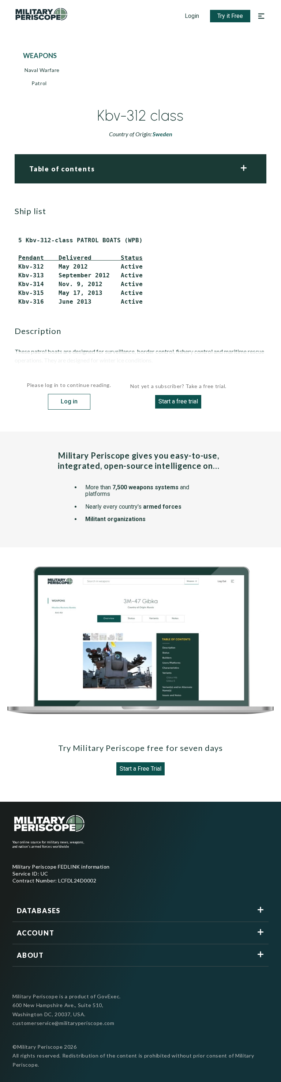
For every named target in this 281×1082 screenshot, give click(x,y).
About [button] (30, 955)
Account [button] (36, 933)
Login (192, 15)
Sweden (162, 133)
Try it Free (230, 15)
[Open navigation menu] (261, 16)
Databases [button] (38, 911)
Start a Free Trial (140, 768)
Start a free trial (178, 401)
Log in (69, 401)
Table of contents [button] (62, 169)
